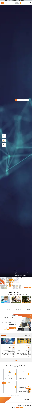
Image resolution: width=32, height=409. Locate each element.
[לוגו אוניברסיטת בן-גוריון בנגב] (18, 3)
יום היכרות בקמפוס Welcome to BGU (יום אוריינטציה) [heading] (24, 351)
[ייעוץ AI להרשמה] (29, 390)
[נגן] (27, 273)
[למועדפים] (6, 3)
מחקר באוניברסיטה (7, 309)
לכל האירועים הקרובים (28, 309)
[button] (29, 3)
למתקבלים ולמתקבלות (18, 309)
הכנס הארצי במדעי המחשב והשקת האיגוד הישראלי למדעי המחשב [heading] (9, 351)
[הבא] (24, 273)
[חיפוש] (7, 3)
